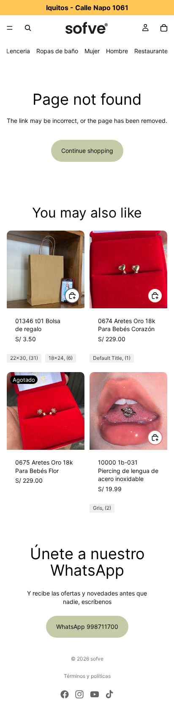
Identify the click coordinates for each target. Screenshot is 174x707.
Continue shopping (87, 150)
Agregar (162, 295)
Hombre (117, 50)
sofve (96, 658)
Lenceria (18, 50)
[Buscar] (28, 28)
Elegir (79, 295)
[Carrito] (164, 28)
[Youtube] (95, 694)
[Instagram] (79, 694)
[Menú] (9, 28)
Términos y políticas (87, 676)
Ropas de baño (57, 50)
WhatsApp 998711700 (87, 626)
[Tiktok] (109, 694)
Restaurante (151, 50)
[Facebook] (65, 694)
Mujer (92, 50)
